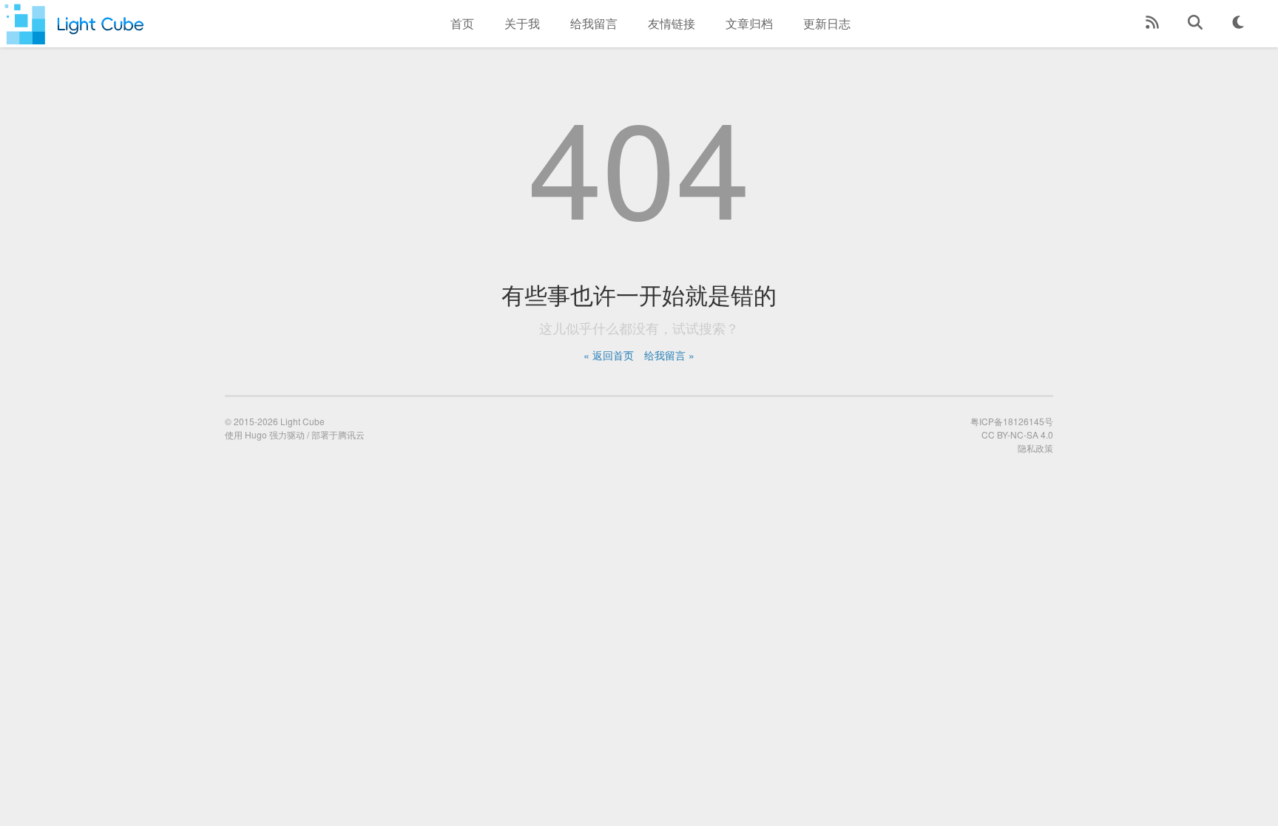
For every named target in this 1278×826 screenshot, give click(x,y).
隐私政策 (1035, 447)
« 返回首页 (609, 355)
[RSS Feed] (1152, 23)
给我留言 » (669, 355)
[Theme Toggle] (1238, 23)
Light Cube (302, 421)
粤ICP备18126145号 (1011, 421)
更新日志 (827, 23)
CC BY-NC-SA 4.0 (1017, 434)
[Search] (1195, 23)
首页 (462, 23)
